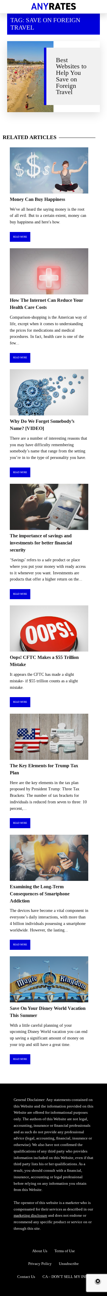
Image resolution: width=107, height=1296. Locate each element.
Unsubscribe (69, 1263)
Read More (20, 237)
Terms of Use (64, 1251)
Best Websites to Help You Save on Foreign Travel (71, 76)
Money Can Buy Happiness (37, 199)
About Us (39, 1251)
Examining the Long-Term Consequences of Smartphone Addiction (40, 893)
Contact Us (26, 1276)
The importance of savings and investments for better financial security (41, 542)
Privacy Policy (40, 1263)
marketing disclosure (30, 1215)
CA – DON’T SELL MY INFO (66, 1276)
